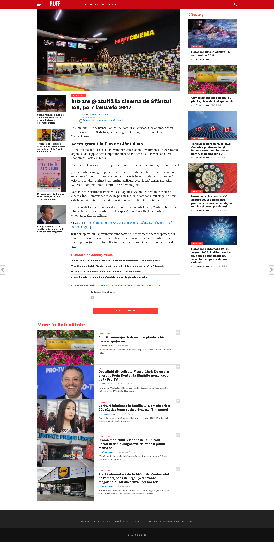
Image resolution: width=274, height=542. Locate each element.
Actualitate (91, 4)
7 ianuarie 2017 (102, 285)
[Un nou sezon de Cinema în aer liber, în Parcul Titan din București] (49, 190)
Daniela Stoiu (107, 384)
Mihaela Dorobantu (98, 114)
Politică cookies (121, 521)
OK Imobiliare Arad (169, 521)
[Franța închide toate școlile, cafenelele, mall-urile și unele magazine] (51, 223)
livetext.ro (151, 521)
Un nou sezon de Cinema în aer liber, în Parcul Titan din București (50, 197)
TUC (94, 521)
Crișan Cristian (108, 414)
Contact (84, 521)
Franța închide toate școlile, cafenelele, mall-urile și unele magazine (51, 229)
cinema (114, 285)
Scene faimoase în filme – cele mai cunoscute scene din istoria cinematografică (50, 119)
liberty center (140, 285)
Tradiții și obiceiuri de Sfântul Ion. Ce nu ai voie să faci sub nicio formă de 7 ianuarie (51, 148)
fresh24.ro (188, 521)
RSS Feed (137, 521)
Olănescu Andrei (108, 346)
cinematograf (125, 285)
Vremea (112, 4)
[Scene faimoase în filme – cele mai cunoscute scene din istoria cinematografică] (51, 111)
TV (103, 4)
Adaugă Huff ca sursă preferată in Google (103, 120)
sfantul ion (155, 285)
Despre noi (104, 521)
